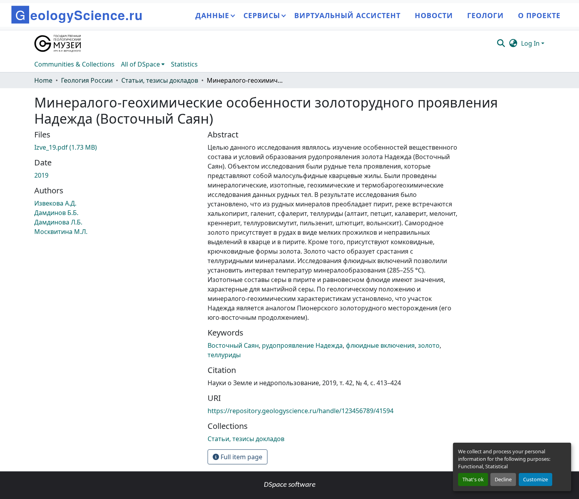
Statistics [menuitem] (184, 64)
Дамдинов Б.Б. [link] (56, 212)
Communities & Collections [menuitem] (74, 64)
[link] (116, 147)
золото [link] (429, 345)
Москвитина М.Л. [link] (60, 231)
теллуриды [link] (224, 355)
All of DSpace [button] (140, 64)
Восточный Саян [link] (233, 345)
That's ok (473, 479)
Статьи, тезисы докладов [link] (159, 80)
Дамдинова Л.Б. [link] (58, 222)
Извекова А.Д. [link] (55, 203)
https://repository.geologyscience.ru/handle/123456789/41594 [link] (300, 410)
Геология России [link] (87, 80)
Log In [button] (531, 43)
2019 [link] (41, 175)
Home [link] (43, 80)
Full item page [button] (240, 457)
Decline (503, 479)
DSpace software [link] (289, 485)
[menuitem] (143, 64)
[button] (58, 43)
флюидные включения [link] (380, 345)
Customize (535, 479)
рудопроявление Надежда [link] (302, 345)
